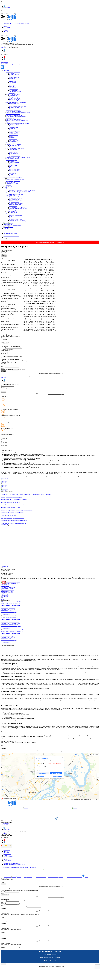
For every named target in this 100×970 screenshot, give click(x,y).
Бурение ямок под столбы (15, 198)
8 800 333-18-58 (4, 47)
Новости (6, 31)
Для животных (13, 90)
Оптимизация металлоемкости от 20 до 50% (50, 242)
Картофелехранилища (14, 131)
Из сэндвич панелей (14, 74)
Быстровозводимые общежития (14, 115)
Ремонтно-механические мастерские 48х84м (12, 631)
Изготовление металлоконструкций (15, 179)
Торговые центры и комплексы (14, 144)
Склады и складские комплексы (14, 94)
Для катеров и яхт (13, 89)
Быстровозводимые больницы (14, 143)
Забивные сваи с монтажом (16, 203)
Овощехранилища (13, 127)
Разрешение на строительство (13, 225)
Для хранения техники (15, 91)
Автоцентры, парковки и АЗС (8, 617)
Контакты (6, 32)
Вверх (86, 877)
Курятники (12, 137)
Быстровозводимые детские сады (17, 106)
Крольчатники (13, 141)
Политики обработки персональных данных (56, 373)
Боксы (11, 166)
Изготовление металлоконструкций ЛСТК (20, 191)
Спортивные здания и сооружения (15, 148)
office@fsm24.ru (4, 62)
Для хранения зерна (14, 79)
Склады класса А (13, 100)
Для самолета (12, 76)
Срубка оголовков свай (15, 204)
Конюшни (11, 129)
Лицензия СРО (8, 23)
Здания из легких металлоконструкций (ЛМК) (18, 112)
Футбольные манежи (14, 156)
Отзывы (6, 30)
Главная (5, 26)
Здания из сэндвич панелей (13, 110)
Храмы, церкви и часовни (12, 121)
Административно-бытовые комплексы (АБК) (18, 157)
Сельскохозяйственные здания (11, 236)
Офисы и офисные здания (15, 107)
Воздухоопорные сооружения (13, 111)
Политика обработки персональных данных (15, 864)
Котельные (12, 128)
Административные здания (13, 104)
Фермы (11, 136)
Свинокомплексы (13, 135)
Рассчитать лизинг (41, 877)
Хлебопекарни (13, 165)
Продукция (6, 70)
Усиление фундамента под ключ (17, 207)
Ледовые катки (13, 150)
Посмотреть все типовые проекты (9, 643)
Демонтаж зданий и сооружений (17, 221)
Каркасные (12, 78)
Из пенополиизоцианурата (16, 194)
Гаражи (11, 164)
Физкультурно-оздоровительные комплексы (17, 120)
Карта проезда (5, 823)
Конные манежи (13, 152)
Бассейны (11, 154)
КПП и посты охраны (14, 169)
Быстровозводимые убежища (13, 119)
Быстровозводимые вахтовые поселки (16, 116)
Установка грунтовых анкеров (17, 210)
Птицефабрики (13, 139)
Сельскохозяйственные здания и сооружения (17, 123)
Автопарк (6, 859)
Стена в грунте (13, 206)
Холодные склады (13, 97)
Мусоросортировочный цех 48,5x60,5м (10, 603)
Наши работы (7, 28)
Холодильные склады (14, 98)
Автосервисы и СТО (14, 162)
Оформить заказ (6, 64)
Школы (11, 108)
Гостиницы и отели (14, 170)
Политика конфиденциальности (12, 863)
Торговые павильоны (14, 145)
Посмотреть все (4, 524)
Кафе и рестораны (13, 167)
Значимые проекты (8, 856)
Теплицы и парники (14, 124)
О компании (7, 27)
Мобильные (12, 85)
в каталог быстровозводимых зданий (13, 177)
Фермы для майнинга (14, 103)
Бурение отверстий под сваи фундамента (19, 196)
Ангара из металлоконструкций (17, 220)
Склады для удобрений (15, 99)
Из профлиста (12, 81)
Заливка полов (13, 212)
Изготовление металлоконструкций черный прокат (22, 190)
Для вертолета (12, 87)
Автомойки (12, 161)
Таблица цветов (7, 860)
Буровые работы (10, 182)
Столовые (11, 175)
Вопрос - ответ (7, 854)
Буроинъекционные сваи (15, 200)
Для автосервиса (13, 83)
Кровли (11, 216)
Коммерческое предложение (21, 23)
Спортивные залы (13, 153)
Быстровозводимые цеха (12, 158)
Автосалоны (12, 171)
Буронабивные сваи (14, 199)
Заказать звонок (4, 63)
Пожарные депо (10, 118)
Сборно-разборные (14, 77)
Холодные (11, 93)
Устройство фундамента (12, 183)
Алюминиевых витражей (15, 219)
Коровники (12, 125)
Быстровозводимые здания (10, 233)
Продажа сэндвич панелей (13, 181)
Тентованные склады (14, 95)
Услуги (5, 187)
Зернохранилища (13, 133)
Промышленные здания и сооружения (16, 102)
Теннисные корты (13, 149)
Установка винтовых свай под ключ (18, 208)
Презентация (7, 877)
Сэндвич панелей (13, 217)
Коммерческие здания (11, 160)
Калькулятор (7, 228)
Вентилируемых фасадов (15, 215)
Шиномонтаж (12, 173)
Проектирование (8, 224)
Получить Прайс (15, 64)
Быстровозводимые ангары (13, 72)
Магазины (11, 146)
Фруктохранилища (14, 140)
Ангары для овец (13, 132)
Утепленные (12, 82)
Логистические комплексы (13, 114)
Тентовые (11, 73)
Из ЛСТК (11, 86)
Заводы (11, 174)
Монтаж (8, 185)
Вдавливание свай (14, 202)
